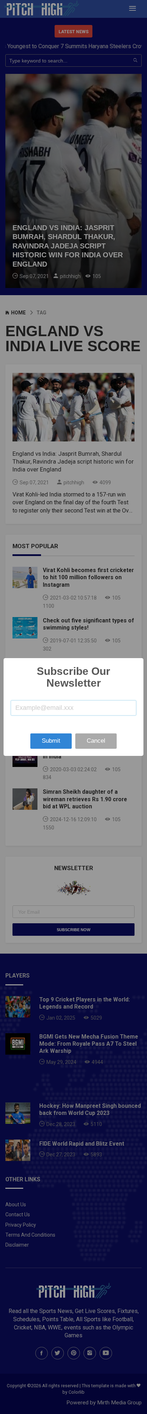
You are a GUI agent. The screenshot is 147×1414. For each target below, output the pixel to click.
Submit (51, 740)
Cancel (96, 740)
